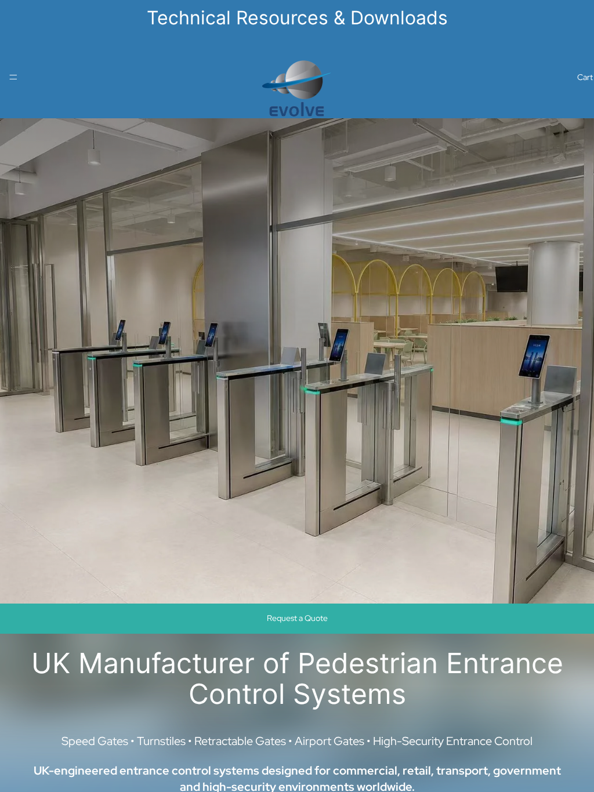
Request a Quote (297, 618)
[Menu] (13, 77)
